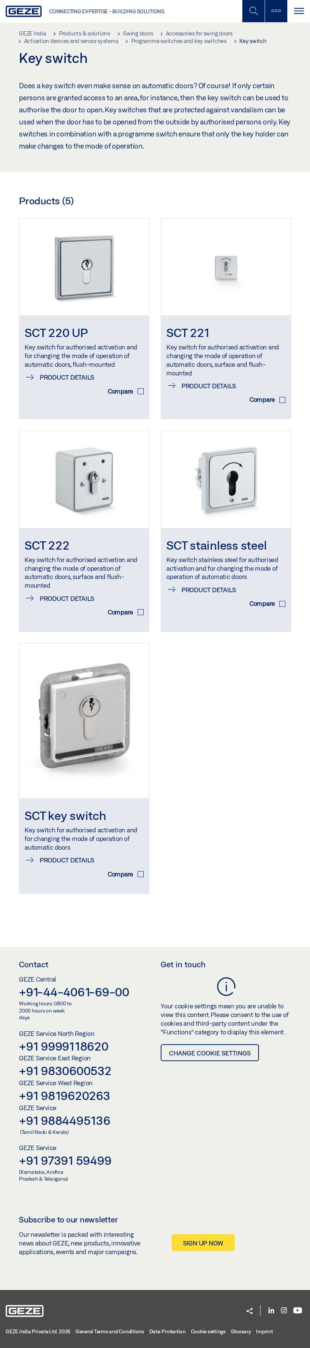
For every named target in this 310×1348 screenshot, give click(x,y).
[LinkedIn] (271, 1311)
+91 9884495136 (64, 1120)
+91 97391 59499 (65, 1160)
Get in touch (183, 964)
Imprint (264, 1331)
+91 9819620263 (64, 1095)
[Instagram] (284, 1311)
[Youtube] (298, 1311)
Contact (33, 964)
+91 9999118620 (63, 1046)
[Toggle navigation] (298, 11)
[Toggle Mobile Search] (253, 11)
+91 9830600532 (65, 1070)
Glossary (241, 1331)
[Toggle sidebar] (276, 11)
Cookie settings (208, 1331)
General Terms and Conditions (110, 1331)
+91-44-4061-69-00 (74, 992)
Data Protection (167, 1331)
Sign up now (203, 1243)
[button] (249, 1311)
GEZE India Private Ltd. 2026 (38, 1331)
